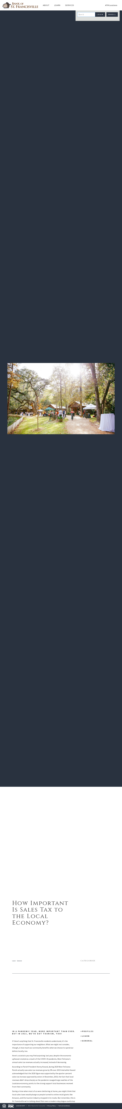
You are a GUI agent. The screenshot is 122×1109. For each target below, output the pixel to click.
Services (69, 5)
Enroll (112, 14)
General (19, 961)
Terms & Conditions (64, 1106)
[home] (20, 5)
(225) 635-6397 (20, 1106)
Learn (14, 961)
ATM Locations (111, 5)
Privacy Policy (51, 1106)
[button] (46, 5)
